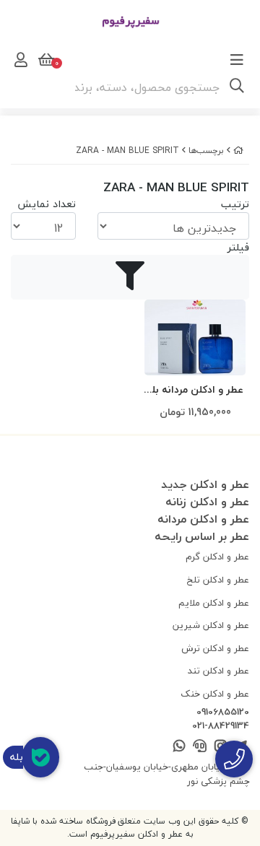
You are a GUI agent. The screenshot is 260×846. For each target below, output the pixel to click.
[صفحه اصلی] (238, 150)
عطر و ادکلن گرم (217, 556)
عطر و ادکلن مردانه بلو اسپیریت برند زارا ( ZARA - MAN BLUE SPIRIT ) (195, 390)
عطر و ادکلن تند (218, 671)
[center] (237, 87)
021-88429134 (220, 726)
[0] (45, 60)
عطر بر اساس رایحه (202, 536)
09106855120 (222, 712)
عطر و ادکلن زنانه (207, 502)
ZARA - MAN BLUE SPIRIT (127, 150)
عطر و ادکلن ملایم (213, 603)
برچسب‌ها (206, 150)
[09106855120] (234, 759)
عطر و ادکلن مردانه (203, 519)
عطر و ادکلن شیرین (211, 625)
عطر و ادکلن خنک (215, 694)
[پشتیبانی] (199, 746)
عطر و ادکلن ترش (215, 648)
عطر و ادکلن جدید (205, 484)
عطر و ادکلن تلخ (218, 580)
